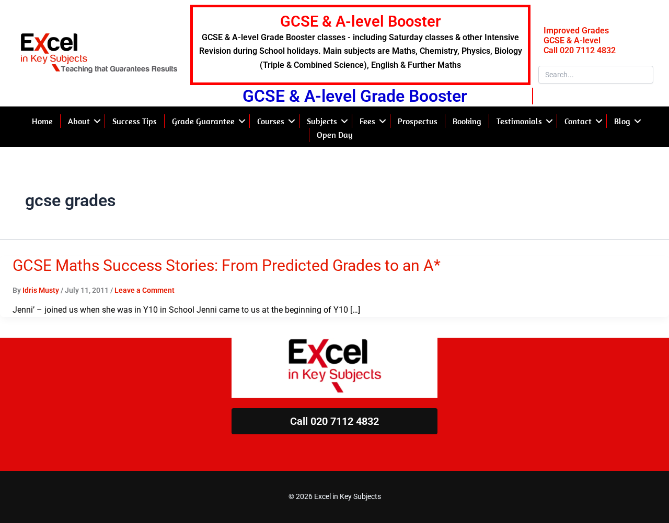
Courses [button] (270, 121)
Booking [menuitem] (467, 121)
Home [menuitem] (42, 121)
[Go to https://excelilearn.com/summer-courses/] (360, 44)
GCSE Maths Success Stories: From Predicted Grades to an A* (227, 265)
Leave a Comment (144, 290)
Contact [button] (578, 121)
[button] (97, 121)
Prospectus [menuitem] (417, 121)
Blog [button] (622, 121)
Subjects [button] (322, 121)
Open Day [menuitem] (335, 134)
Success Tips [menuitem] (134, 121)
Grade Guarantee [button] (203, 121)
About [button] (79, 121)
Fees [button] (367, 121)
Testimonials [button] (519, 121)
